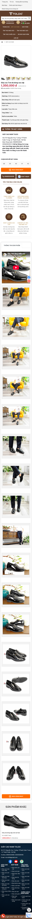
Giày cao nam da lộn (5, 880)
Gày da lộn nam (16, 883)
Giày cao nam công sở (5, 888)
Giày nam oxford (14, 896)
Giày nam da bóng (15, 878)
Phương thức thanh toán (26, 908)
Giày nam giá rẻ (16, 894)
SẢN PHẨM (25, 27)
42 (28, 163)
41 (22, 163)
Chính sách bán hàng (15, 5)
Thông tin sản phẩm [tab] (12, 245)
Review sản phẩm (23, 34)
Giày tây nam (15, 881)
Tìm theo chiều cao (9, 34)
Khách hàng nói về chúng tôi (10, 9)
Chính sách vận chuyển (26, 904)
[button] (2, 78)
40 (16, 163)
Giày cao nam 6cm (25, 873)
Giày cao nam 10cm (25, 884)
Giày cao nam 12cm (25, 888)
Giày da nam (15, 891)
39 (10, 163)
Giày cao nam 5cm (25, 869)
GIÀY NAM (14, 865)
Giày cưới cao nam (6, 895)
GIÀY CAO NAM (15, 27)
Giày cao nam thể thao (5, 877)
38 (4, 163)
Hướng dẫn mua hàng (22, 1)
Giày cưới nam (16, 885)
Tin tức (12, 1)
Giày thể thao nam (16, 888)
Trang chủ (5, 1)
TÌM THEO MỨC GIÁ (22, 30)
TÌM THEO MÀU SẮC (8, 30)
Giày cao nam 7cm (25, 877)
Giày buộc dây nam (16, 874)
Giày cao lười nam (5, 873)
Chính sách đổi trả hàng (26, 900)
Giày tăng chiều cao (6, 892)
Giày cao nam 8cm (25, 880)
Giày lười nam (15, 871)
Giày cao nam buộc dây (5, 869)
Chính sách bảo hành (26, 897)
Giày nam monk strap (16, 900)
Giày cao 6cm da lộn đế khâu (10, 832)
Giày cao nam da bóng (5, 884)
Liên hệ (16, 38)
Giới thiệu (4, 5)
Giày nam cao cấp (15, 868)
